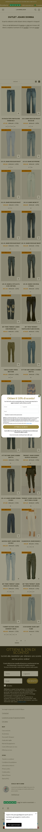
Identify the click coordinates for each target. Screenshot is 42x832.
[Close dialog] (39, 396)
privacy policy (29, 423)
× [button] (35, 813)
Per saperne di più (14, 825)
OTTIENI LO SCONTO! (21, 427)
